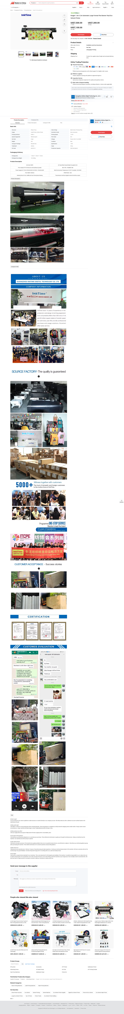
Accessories (38, 967)
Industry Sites (71, 1003)
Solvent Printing (36, 992)
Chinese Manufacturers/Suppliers (44, 1003)
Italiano (54, 1005)
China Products (34, 1003)
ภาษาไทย (85, 1005)
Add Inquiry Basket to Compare (39, 60)
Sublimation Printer (92, 967)
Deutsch (59, 1005)
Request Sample (97, 38)
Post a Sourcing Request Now (50, 890)
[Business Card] (111, 126)
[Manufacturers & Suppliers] (18, 2)
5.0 (96, 122)
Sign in (112, 3)
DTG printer (12, 967)
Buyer (80, 7)
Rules (113, 7)
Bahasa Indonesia (101, 1005)
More (11, 998)
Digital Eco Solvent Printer (74, 992)
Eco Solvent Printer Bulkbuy (50, 996)
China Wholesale (56, 1003)
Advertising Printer (14, 969)
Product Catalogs (31, 964)
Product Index (86, 1003)
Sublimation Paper (40, 972)
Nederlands (65, 1005)
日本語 (77, 1005)
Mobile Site (93, 1003)
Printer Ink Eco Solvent (88, 992)
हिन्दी (81, 1005)
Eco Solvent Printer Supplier (59, 992)
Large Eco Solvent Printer (17, 996)
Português (38, 1005)
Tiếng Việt (95, 1005)
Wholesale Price (64, 1003)
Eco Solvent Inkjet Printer (101, 992)
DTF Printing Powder (92, 969)
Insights (98, 1003)
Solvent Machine (46, 992)
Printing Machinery (27, 10)
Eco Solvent (27, 992)
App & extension (96, 7)
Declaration (77, 1008)
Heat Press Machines (15, 972)
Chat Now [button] (104, 34)
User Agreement (70, 1008)
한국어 (73, 1005)
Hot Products (26, 1003)
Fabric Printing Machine (16, 985)
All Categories (15, 7)
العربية (69, 1005)
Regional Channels (79, 1003)
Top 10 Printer (29, 996)
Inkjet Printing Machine (43, 985)
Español (33, 1005)
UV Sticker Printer (40, 969)
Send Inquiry (81, 34)
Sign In (73, 113)
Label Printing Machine (30, 985)
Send (21, 890)
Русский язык (49, 1005)
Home (11, 10)
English (28, 1005)
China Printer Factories (16, 992)
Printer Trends (38, 996)
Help (88, 7)
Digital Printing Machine (37, 10)
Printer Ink (64, 972)
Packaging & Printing (18, 10)
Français (43, 1005)
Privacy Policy (83, 1008)
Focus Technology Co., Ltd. (52, 1008)
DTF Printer (64, 967)
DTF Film (64, 969)
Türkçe (90, 1005)
